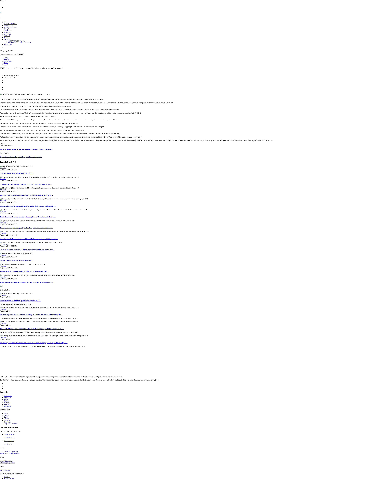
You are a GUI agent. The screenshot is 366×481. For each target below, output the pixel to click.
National (6, 59)
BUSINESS (7, 32)
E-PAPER (7, 39)
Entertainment (8, 61)
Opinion (6, 418)
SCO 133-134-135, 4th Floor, (9, 452)
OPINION (7, 36)
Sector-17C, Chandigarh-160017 (10, 453)
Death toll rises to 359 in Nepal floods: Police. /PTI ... (17, 260)
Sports (6, 399)
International (7, 406)
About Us (7, 420)
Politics (6, 63)
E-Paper (6, 415)
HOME (6, 22)
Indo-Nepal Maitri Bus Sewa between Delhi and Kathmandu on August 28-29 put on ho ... (29, 239)
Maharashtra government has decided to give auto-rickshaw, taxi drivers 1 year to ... (27, 282)
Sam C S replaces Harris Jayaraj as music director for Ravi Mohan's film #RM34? (26, 149)
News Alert (7, 397)
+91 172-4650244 (5, 470)
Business (6, 401)
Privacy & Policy (9, 478)
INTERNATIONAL (10, 27)
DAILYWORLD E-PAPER (16, 41)
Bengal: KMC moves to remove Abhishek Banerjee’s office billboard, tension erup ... (27, 250)
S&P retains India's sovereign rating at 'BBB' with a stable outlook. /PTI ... (24, 271)
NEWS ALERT (8, 25)
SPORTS (6, 29)
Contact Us (7, 422)
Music (6, 64)
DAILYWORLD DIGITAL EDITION (19, 43)
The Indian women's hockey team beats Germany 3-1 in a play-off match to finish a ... (27, 217)
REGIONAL (8, 34)
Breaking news (4, 244)
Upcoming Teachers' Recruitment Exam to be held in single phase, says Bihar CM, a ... (28, 206)
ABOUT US (8, 44)
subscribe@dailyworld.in (7, 463)
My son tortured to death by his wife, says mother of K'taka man (21, 157)
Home (6, 57)
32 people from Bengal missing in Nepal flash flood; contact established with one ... (26, 228)
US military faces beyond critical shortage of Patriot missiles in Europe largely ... (26, 184)
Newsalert (3, 168)
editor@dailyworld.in (6, 461)
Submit (21, 54)
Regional (6, 402)
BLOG (6, 37)
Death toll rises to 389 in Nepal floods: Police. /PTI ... (17, 173)
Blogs (5, 417)
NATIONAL (8, 31)
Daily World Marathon (10, 424)
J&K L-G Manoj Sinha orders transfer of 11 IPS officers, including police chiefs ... (26, 195)
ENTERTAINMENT (10, 24)
